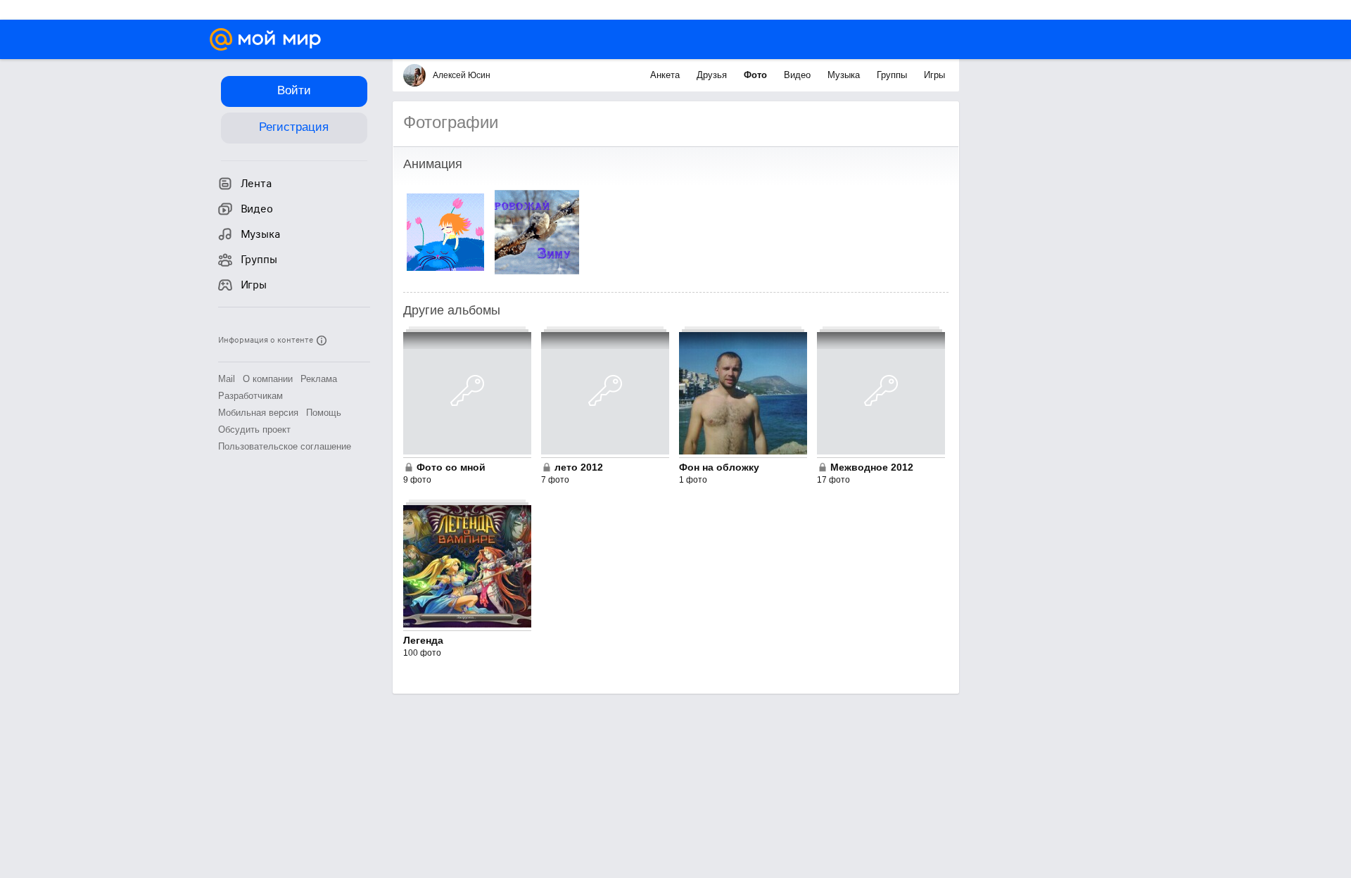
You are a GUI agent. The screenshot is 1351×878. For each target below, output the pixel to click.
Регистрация (294, 127)
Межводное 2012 (871, 467)
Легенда (423, 640)
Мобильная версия (258, 412)
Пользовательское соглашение (284, 446)
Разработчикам (250, 395)
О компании (268, 379)
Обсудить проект (254, 429)
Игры (934, 75)
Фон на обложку (719, 467)
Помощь (323, 412)
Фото (757, 75)
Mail (226, 379)
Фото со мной (451, 467)
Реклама (318, 379)
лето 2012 (578, 467)
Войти (294, 90)
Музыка (845, 75)
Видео (798, 75)
